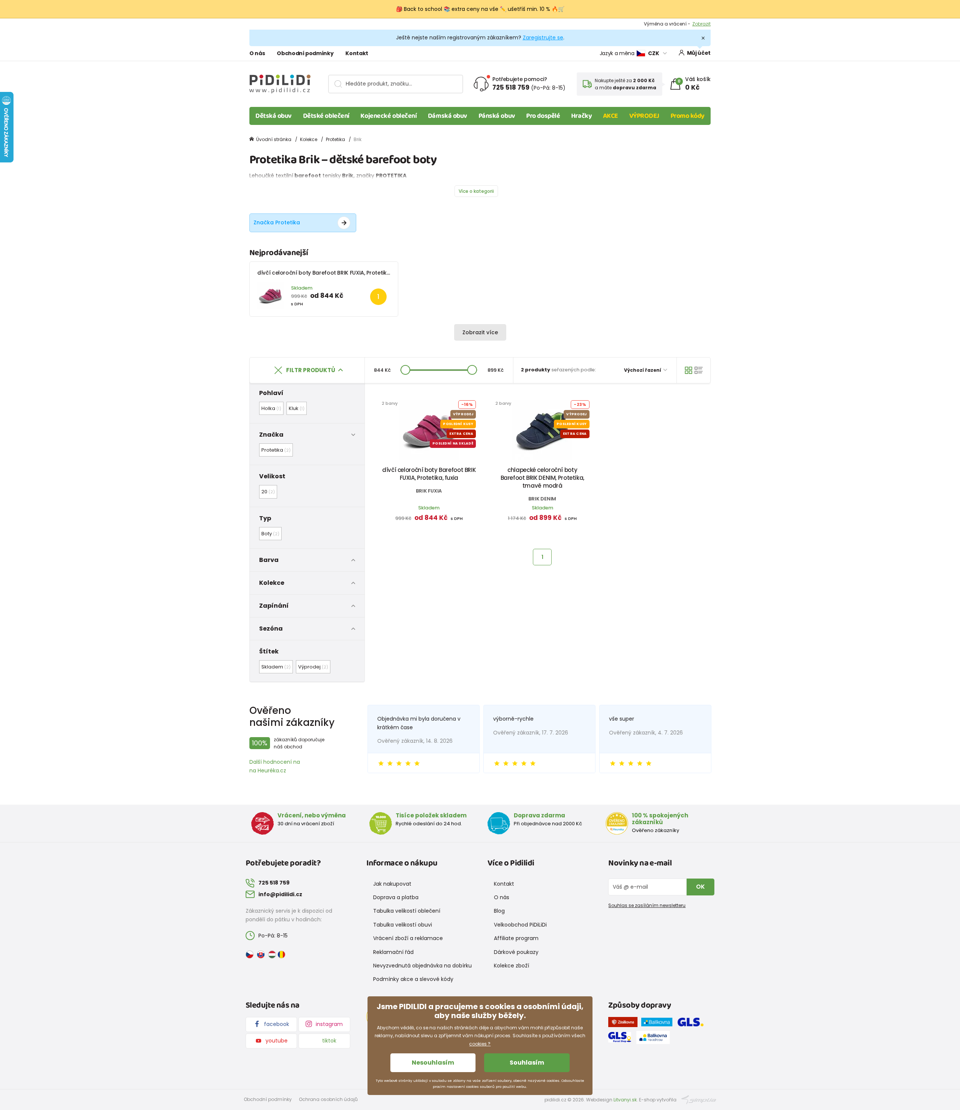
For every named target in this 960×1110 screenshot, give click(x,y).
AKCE (610, 116)
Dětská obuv (273, 116)
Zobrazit (701, 24)
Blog (499, 911)
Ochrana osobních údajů (328, 1099)
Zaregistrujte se (543, 37)
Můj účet (699, 53)
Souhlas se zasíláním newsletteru (647, 905)
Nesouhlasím (433, 1062)
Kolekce (308, 139)
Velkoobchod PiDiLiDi (520, 924)
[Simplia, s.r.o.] (698, 1099)
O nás (257, 53)
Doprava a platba (395, 897)
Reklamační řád (393, 952)
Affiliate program (516, 938)
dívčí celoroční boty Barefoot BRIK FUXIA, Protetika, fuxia (331, 272)
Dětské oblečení (326, 116)
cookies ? (479, 1044)
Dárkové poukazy (516, 952)
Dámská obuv (447, 116)
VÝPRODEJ (644, 116)
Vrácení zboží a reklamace (408, 938)
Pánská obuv (496, 116)
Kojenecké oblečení (388, 116)
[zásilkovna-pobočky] (624, 1023)
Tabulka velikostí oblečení (406, 911)
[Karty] (688, 370)
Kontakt (356, 53)
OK (700, 886)
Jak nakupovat (392, 884)
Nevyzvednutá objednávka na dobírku (422, 965)
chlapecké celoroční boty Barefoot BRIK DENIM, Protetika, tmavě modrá (542, 478)
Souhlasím (527, 1062)
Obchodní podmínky (305, 53)
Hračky (581, 116)
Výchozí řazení (643, 370)
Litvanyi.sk (625, 1099)
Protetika (335, 139)
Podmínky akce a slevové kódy (413, 979)
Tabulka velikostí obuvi (402, 924)
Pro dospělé (543, 116)
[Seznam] (698, 370)
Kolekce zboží (511, 965)
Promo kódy (687, 116)
